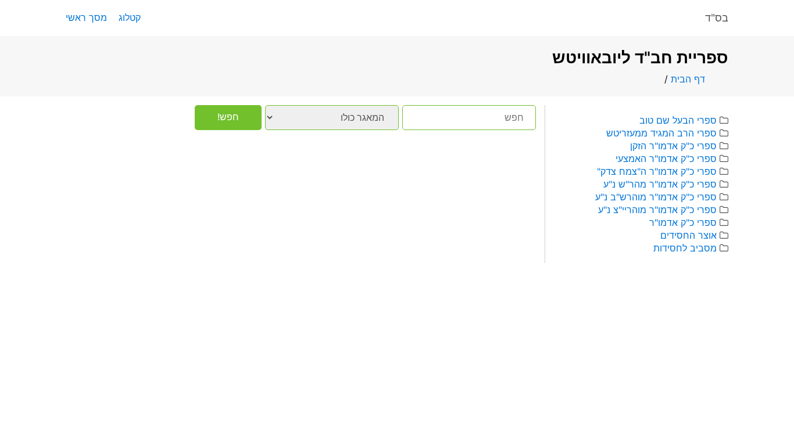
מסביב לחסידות (685, 248)
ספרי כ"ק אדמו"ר (683, 222)
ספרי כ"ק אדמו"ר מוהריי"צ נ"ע (657, 209)
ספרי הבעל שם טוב (678, 120)
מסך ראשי (86, 17)
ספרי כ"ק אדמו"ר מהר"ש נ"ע (660, 184)
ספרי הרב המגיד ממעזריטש (661, 133)
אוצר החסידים (688, 235)
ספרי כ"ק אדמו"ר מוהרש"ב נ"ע (656, 197)
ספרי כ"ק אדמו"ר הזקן (673, 146)
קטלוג (130, 17)
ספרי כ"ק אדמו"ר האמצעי (666, 158)
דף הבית (688, 79)
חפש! (228, 117)
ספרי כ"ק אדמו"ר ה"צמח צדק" (657, 171)
